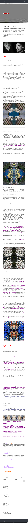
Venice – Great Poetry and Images (8, 465)
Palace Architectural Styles (6, 496)
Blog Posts (6, 3)
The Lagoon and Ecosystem (6, 504)
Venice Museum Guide (5, 512)
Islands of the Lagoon (5, 494)
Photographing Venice (5, 497)
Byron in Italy (5, 468)
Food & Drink (4, 485)
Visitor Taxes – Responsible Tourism (7, 513)
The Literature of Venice (6, 13)
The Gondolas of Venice (5, 502)
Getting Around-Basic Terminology (7, 488)
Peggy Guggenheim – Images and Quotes (9, 467)
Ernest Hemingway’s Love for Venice (8, 451)
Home (3, 3)
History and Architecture (6, 489)
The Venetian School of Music (6, 506)
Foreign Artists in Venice (5, 486)
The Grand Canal (5, 503)
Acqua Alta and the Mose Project (7, 480)
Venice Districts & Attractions (6, 511)
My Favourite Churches (5, 495)
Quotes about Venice (6, 466)
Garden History (4, 487)
